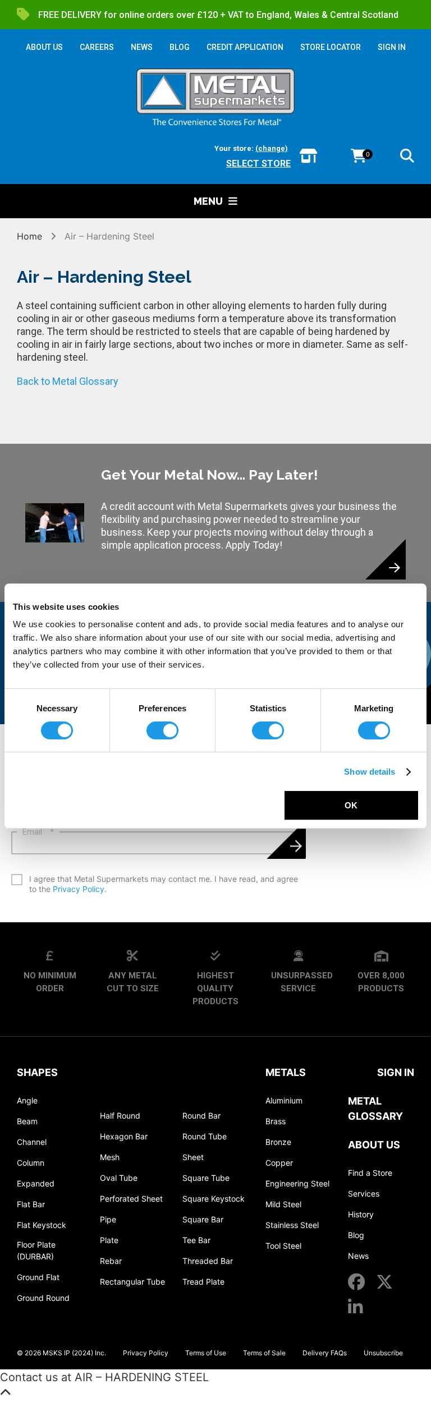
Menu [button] (208, 201)
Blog (356, 1235)
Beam (27, 1121)
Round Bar (201, 1115)
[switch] (162, 730)
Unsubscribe (383, 1353)
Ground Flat (38, 1277)
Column (30, 1162)
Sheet (193, 1157)
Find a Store (370, 1173)
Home (31, 236)
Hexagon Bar (124, 1136)
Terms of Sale (264, 1353)
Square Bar (202, 1219)
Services (363, 1193)
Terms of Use (205, 1353)
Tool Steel (283, 1245)
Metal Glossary (375, 1108)
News (358, 1256)
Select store (258, 163)
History (361, 1214)
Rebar (111, 1261)
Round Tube (204, 1136)
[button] (407, 157)
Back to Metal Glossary (67, 381)
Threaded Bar (207, 1261)
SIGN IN (392, 47)
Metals (285, 1072)
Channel (32, 1142)
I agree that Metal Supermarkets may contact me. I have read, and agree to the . (163, 884)
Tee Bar (196, 1240)
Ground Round (43, 1298)
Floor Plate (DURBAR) (36, 1250)
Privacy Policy (78, 889)
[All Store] (308, 156)
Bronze (278, 1142)
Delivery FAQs (324, 1353)
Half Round (120, 1115)
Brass (275, 1121)
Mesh (110, 1157)
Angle (27, 1100)
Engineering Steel (297, 1183)
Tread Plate (203, 1281)
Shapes (37, 1072)
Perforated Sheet (131, 1198)
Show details (369, 771)
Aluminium (283, 1100)
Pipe (108, 1219)
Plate (109, 1240)
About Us (374, 1145)
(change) (271, 148)
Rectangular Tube (132, 1281)
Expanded (35, 1183)
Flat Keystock (41, 1225)
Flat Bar (31, 1204)
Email (38, 831)
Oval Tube (118, 1178)
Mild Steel (283, 1204)
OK (351, 805)
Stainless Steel (292, 1225)
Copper (279, 1162)
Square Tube (206, 1178)
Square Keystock (213, 1198)
